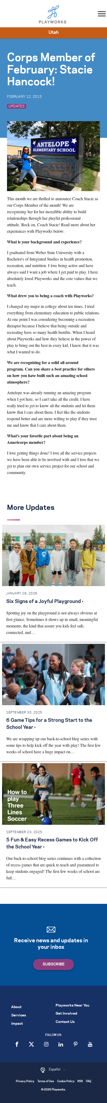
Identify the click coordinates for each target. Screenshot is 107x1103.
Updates (17, 106)
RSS (80, 1081)
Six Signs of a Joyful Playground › (44, 601)
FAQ (88, 1081)
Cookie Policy (66, 1081)
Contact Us (65, 1022)
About (16, 1007)
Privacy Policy (25, 1081)
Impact (17, 1024)
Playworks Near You (72, 1005)
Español (55, 1069)
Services (18, 1015)
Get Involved (66, 1013)
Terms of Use (45, 1081)
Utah (54, 32)
